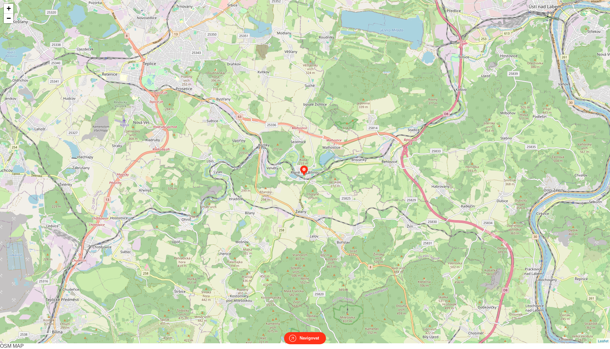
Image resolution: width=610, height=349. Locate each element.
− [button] (9, 18)
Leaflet (603, 340)
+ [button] (9, 8)
